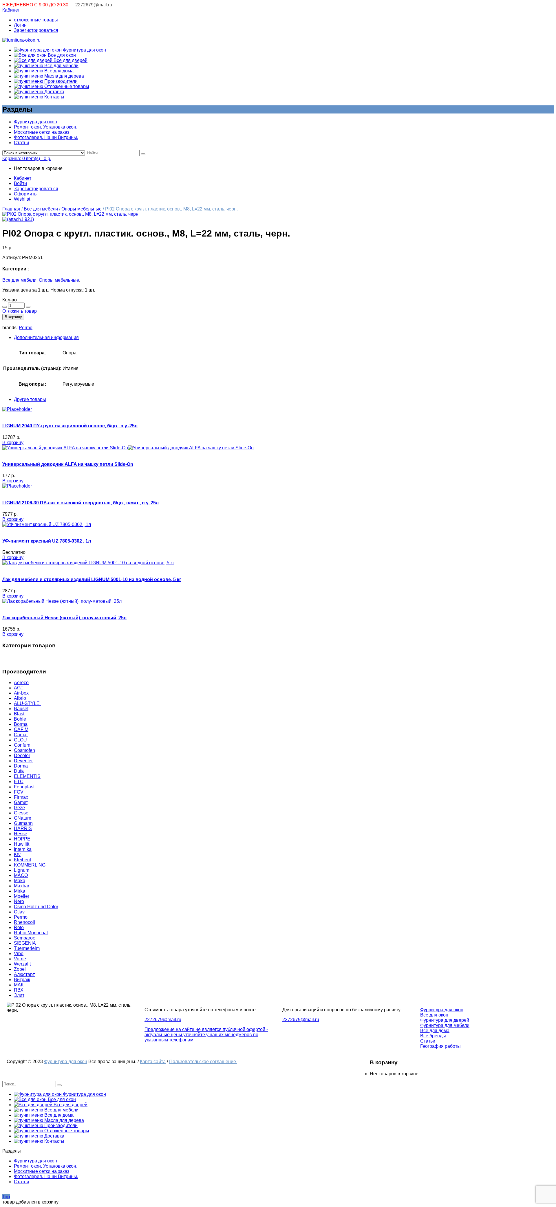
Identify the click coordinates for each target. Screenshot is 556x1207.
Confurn (22, 745)
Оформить (25, 193)
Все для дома (58, 70)
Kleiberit (22, 859)
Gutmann (23, 823)
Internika (23, 849)
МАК (18, 984)
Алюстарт (24, 974)
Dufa (19, 771)
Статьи (21, 142)
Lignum (21, 870)
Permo (25, 327)
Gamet (21, 802)
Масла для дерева (63, 76)
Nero (19, 901)
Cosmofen (24, 750)
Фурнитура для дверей (444, 1020)
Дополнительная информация (46, 337)
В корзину (13, 317)
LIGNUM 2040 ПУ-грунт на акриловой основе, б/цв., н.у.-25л (70, 425)
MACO (21, 875)
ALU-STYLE (27, 703)
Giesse (21, 812)
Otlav (19, 911)
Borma (21, 724)
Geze (19, 807)
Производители (60, 81)
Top (6, 1196)
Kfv (17, 854)
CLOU (20, 739)
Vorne (20, 958)
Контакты (53, 96)
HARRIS (23, 828)
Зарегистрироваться (36, 30)
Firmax (21, 797)
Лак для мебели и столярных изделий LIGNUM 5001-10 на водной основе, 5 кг (91, 579)
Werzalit (22, 963)
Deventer (23, 760)
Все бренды (433, 1035)
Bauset (21, 708)
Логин (20, 25)
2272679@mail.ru (93, 4)
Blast (19, 713)
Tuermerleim (27, 948)
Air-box (21, 693)
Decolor (22, 755)
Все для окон (61, 55)
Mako (19, 880)
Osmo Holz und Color (36, 906)
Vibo (18, 953)
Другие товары (30, 399)
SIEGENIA (25, 943)
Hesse (20, 833)
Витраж (22, 979)
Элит (19, 995)
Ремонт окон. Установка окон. (45, 126)
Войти (20, 183)
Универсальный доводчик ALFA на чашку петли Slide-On (67, 464)
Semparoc (24, 937)
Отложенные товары (66, 86)
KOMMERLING (29, 864)
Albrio (20, 698)
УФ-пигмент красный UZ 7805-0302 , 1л (46, 541)
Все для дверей (69, 60)
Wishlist (22, 199)
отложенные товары (36, 19)
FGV (18, 792)
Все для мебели (60, 65)
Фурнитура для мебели (444, 1025)
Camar (21, 734)
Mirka (19, 891)
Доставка (53, 91)
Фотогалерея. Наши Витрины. (46, 137)
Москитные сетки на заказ (41, 132)
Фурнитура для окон (84, 49)
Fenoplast (24, 786)
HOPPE (22, 838)
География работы (440, 1046)
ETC (18, 781)
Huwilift (21, 844)
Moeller (21, 896)
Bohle (20, 719)
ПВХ (18, 990)
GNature (22, 818)
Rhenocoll (24, 922)
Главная (11, 208)
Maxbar (21, 885)
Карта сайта (153, 1061)
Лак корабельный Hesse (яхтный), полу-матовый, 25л (64, 617)
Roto (19, 927)
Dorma (21, 765)
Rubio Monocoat (31, 932)
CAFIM (21, 729)
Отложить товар (19, 311)
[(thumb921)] (71, 214)
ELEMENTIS (27, 776)
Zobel (20, 969)
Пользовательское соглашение (203, 1061)
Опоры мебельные (81, 208)
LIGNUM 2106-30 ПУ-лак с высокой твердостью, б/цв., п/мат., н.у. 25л (80, 502)
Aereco (21, 682)
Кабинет (11, 10)
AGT (18, 687)
